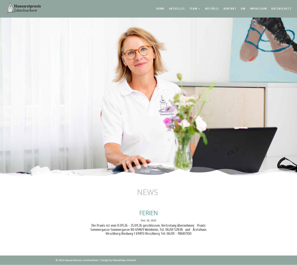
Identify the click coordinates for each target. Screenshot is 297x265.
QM (243, 9)
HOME (160, 9)
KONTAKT (230, 9)
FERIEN (148, 213)
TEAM (193, 9)
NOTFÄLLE (212, 9)
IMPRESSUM (258, 9)
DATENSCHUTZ (281, 9)
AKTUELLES (177, 9)
